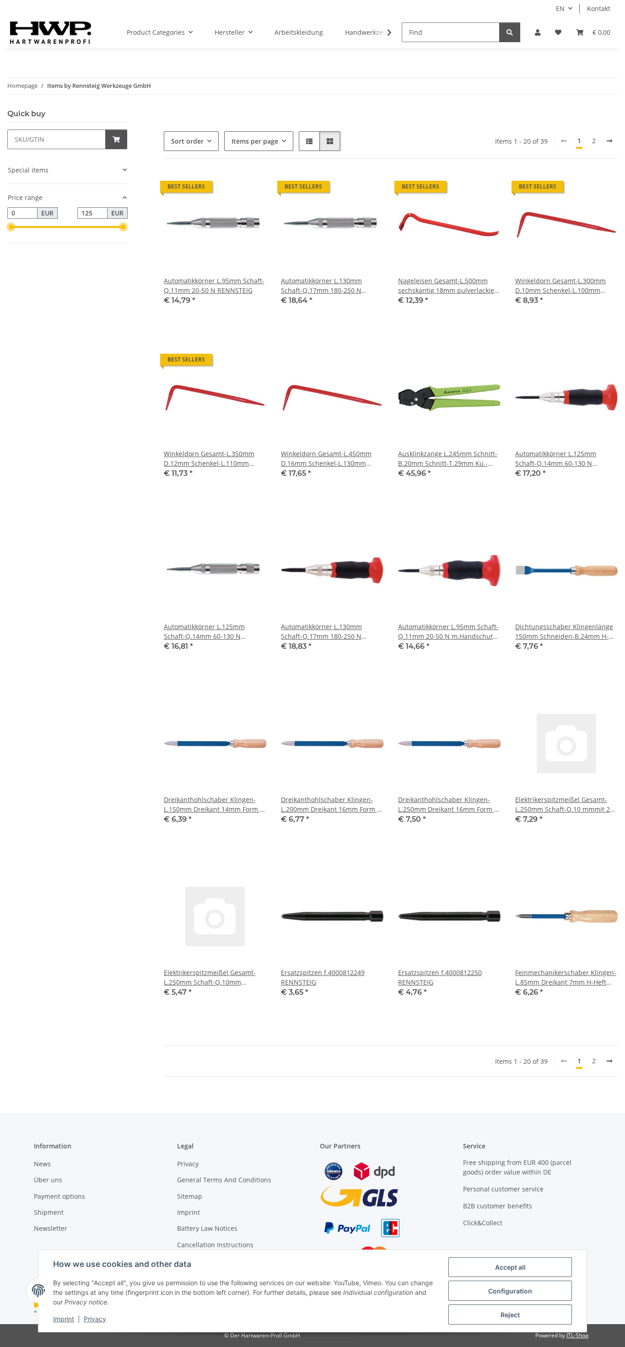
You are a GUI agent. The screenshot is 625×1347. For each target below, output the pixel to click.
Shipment (49, 1212)
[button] (538, 32)
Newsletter (50, 1228)
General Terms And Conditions (224, 1179)
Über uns (48, 1179)
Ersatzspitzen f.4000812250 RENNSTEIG (440, 977)
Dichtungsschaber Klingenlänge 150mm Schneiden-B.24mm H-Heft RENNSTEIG (564, 631)
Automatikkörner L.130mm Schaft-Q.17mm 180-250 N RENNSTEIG (321, 285)
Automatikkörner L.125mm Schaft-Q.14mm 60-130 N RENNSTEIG (204, 631)
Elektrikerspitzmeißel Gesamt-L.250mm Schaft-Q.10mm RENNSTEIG (210, 977)
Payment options (59, 1196)
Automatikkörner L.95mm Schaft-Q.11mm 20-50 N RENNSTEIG (214, 285)
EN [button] (560, 8)
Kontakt (598, 8)
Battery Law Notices (207, 1228)
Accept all (510, 1267)
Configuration (510, 1291)
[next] (609, 141)
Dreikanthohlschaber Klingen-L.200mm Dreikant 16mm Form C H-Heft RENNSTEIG (331, 804)
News (42, 1163)
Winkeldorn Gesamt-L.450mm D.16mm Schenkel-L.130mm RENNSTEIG (326, 458)
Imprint (63, 1319)
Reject (510, 1315)
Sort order (187, 141)
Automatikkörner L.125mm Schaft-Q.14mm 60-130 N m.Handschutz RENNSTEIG (556, 458)
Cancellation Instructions (215, 1244)
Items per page (255, 141)
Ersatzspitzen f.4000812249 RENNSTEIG (323, 977)
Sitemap (189, 1196)
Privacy (95, 1319)
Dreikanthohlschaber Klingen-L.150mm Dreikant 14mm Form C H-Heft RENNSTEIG (214, 804)
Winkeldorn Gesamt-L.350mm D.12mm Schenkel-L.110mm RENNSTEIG (209, 458)
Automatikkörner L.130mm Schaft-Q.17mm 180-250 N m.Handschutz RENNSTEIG (321, 631)
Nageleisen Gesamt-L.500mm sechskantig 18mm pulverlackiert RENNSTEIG (448, 285)
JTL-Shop (577, 1335)
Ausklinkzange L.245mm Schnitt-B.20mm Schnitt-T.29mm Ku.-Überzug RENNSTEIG (447, 458)
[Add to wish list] (251, 189)
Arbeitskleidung (299, 32)
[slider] (11, 227)
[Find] (509, 32)
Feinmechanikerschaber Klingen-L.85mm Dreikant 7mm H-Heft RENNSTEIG (565, 977)
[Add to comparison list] (227, 189)
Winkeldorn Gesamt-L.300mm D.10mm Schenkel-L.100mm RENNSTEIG (560, 285)
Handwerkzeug (368, 32)
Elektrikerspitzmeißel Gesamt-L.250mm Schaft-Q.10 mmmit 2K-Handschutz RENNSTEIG (565, 804)
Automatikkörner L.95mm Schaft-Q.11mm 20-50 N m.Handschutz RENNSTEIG (448, 631)
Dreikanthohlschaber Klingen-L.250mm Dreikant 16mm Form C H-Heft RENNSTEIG (448, 804)
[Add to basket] (116, 139)
